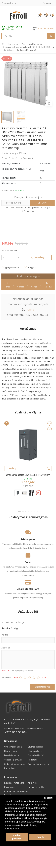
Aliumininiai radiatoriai (32, 44)
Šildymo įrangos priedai (15, 764)
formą (30, 309)
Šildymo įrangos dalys (38, 764)
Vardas (4, 635)
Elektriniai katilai (35, 751)
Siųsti (44, 203)
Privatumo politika (36, 787)
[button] (51, 16)
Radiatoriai (13, 44)
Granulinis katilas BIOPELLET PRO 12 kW (28, 474)
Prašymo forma (8, 3)
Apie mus (32, 783)
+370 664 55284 (46, 28)
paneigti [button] (48, 798)
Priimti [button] (40, 837)
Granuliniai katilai (36, 755)
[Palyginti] (49, 429)
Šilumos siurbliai (35, 747)
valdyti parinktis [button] (17, 837)
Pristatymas (9, 787)
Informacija (46, 3)
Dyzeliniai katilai (11, 755)
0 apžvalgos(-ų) (26, 158)
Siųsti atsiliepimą (42, 687)
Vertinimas (6, 677)
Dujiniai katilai (10, 751)
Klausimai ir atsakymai (14, 783)
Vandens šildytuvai (13, 759)
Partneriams (9, 768)
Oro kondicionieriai (13, 747)
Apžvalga (5, 647)
